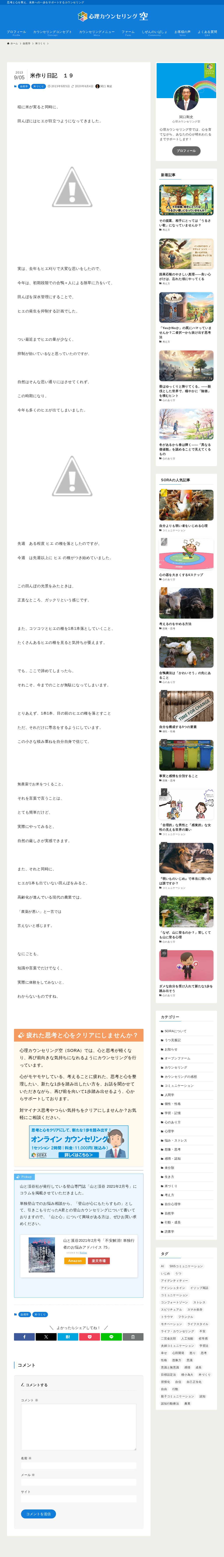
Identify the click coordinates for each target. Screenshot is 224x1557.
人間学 (169, 1095)
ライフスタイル (198, 1324)
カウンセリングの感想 (181, 1076)
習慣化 (165, 1382)
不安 (203, 1331)
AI (162, 1266)
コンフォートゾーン (174, 1302)
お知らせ (171, 1049)
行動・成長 (173, 1222)
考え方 (169, 1195)
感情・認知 (173, 1158)
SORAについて (176, 1031)
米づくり (38, 86)
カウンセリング (176, 1067)
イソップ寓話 (199, 1288)
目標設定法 (168, 1374)
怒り (193, 1353)
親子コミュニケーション (177, 1396)
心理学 (169, 1131)
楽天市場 (99, 1261)
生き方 (169, 1176)
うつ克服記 (173, 1040)
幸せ (164, 1353)
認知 (203, 1396)
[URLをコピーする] (133, 1337)
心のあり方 (173, 1122)
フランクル (185, 1316)
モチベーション (171, 1324)
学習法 (204, 1345)
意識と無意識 (170, 1367)
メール (28, 1475)
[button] (24, 1337)
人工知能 (187, 1338)
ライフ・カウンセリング (177, 1331)
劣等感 (203, 1338)
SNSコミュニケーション (186, 1266)
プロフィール (186, 150)
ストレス (199, 1302)
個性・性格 (173, 1104)
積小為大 (187, 1374)
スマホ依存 (195, 1309)
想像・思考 (173, 1149)
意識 (190, 1360)
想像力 (176, 1360)
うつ (178, 1273)
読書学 (169, 1231)
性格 (164, 1360)
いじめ (165, 1273)
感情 (187, 1367)
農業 (187, 1403)
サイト (26, 1491)
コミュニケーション (179, 1085)
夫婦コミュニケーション (177, 1345)
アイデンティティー (174, 1280)
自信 (178, 1382)
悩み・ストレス (176, 1140)
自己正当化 (194, 1382)
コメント (29, 1400)
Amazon (75, 1261)
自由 (164, 1389)
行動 (175, 1389)
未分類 (169, 1168)
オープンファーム (178, 1058)
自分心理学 (173, 1204)
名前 (26, 1458)
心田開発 (178, 1353)
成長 (199, 1367)
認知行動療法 (170, 1403)
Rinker (83, 1252)
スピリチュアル (171, 1309)
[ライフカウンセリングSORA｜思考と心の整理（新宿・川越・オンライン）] (112, 16)
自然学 (24, 86)
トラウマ (167, 1316)
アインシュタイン (173, 1288)
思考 (204, 1353)
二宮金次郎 (168, 1338)
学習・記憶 (173, 1113)
